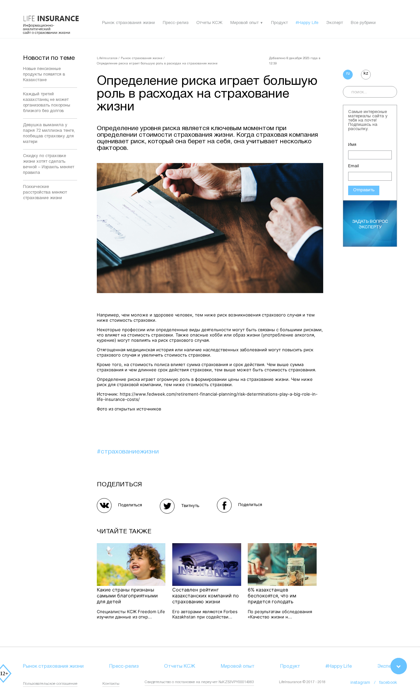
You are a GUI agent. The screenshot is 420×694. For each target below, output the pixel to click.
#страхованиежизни (128, 452)
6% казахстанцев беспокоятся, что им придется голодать (272, 596)
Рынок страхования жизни (128, 23)
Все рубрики (363, 23)
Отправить (363, 190)
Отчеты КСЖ (209, 23)
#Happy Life (307, 23)
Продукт (279, 23)
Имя (352, 145)
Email (353, 166)
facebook (388, 683)
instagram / (364, 683)
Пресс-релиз (175, 23)
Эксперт (334, 23)
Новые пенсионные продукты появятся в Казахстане (44, 74)
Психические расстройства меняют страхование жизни (45, 192)
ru (348, 74)
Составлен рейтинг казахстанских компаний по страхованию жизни (205, 596)
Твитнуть (190, 506)
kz (366, 74)
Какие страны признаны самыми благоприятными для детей (127, 596)
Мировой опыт (244, 23)
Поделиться (130, 505)
